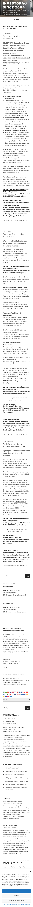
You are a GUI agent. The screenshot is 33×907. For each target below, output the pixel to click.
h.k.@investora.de (16, 731)
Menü (17, 19)
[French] (22, 692)
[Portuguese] (18, 694)
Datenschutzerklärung (18, 904)
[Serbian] (20, 694)
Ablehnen (16, 896)
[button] (30, 871)
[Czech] (11, 692)
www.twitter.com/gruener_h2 (17, 220)
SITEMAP (5, 667)
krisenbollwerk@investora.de (17, 595)
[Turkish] (8, 696)
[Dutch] (15, 692)
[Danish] (13, 692)
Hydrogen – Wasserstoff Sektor (16, 214)
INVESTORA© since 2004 (15, 5)
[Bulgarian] (6, 692)
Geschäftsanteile (20, 370)
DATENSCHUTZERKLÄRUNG (11, 661)
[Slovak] (22, 694)
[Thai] (6, 696)
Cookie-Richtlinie (7, 904)
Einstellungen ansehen (16, 900)
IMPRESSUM (6, 659)
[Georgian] (24, 692)
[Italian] (8, 694)
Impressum (27, 904)
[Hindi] (6, 694)
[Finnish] (20, 692)
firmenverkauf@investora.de (17, 612)
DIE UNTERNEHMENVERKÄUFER (14, 190)
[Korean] (11, 694)
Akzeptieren (16, 891)
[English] (18, 692)
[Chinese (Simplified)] (8, 692)
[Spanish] (27, 694)
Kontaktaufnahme (12, 200)
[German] (27, 692)
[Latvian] (13, 694)
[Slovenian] (24, 694)
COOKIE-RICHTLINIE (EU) (10, 663)
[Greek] (4, 694)
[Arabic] (4, 692)
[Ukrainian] (11, 696)
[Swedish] (4, 696)
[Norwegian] (15, 694)
